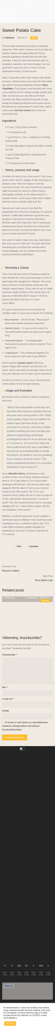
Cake (19, 546)
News (15, 18)
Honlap (5, 710)
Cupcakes (33, 546)
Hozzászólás (9, 654)
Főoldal (5, 18)
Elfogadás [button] (10, 1023)
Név (5, 687)
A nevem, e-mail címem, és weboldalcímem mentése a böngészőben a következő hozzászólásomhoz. (25, 726)
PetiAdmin (9, 37)
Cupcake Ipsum (25, 363)
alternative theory (16, 473)
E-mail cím (8, 699)
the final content (23, 110)
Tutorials (45, 600)
